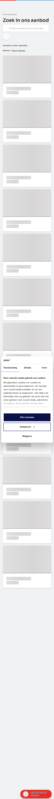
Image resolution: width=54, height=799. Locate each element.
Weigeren (27, 436)
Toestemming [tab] (10, 368)
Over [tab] (44, 368)
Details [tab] (27, 368)
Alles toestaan (27, 417)
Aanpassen (25, 426)
